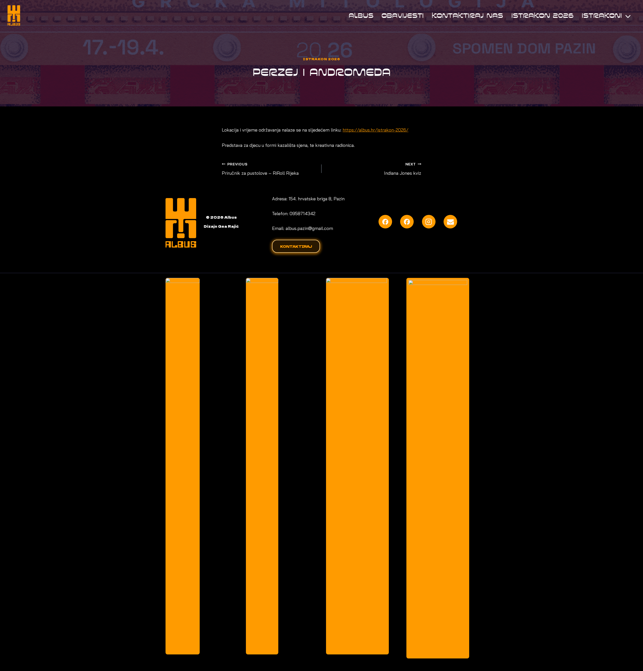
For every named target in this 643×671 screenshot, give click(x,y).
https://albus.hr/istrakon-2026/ (375, 130)
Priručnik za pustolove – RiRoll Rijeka (260, 169)
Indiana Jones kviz (402, 169)
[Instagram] (429, 221)
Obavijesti (403, 15)
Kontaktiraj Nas (467, 15)
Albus (361, 15)
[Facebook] (385, 221)
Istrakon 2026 (542, 15)
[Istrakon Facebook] (407, 221)
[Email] (450, 221)
